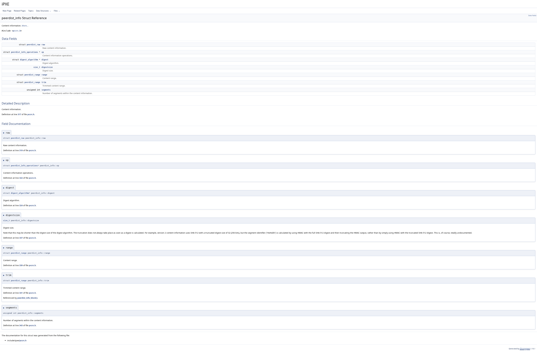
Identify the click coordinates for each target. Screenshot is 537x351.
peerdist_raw (33, 44)
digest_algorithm (29, 60)
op (43, 52)
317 (19, 114)
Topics (31, 11)
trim (44, 82)
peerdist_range (32, 75)
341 (21, 292)
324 (21, 205)
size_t (36, 67)
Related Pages (20, 11)
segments (46, 90)
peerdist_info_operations (24, 52)
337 (21, 237)
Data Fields (532, 15)
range (44, 75)
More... (25, 25)
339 (21, 265)
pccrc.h (17, 31)
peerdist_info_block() (27, 298)
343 (21, 325)
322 (21, 178)
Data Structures (42, 11)
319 (21, 150)
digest (45, 60)
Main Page (7, 11)
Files (56, 11)
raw (43, 44)
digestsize (47, 67)
